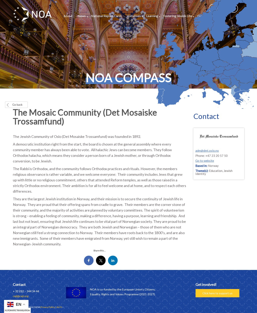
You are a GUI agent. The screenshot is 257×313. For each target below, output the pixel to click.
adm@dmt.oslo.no (207, 150)
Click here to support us (217, 293)
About (68, 16)
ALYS (59, 307)
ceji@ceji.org (21, 296)
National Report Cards (106, 16)
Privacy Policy (47, 307)
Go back (17, 104)
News (82, 16)
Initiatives (134, 16)
